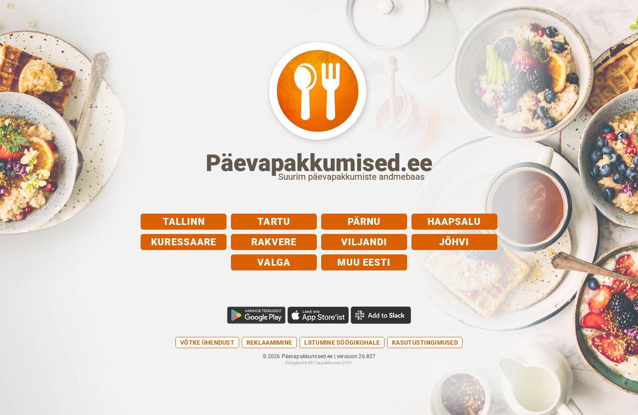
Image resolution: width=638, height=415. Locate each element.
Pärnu (364, 221)
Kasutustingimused (425, 342)
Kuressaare (183, 242)
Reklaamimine (269, 342)
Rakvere (273, 242)
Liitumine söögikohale (342, 342)
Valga (273, 262)
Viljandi (364, 242)
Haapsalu (454, 221)
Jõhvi (454, 242)
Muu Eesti (364, 262)
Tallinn (184, 221)
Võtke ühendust (207, 342)
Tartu (273, 221)
